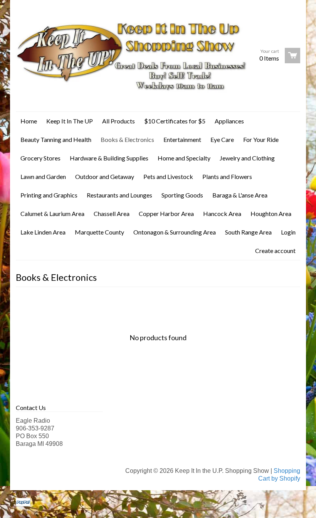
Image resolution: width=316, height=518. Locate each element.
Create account (275, 250)
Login (288, 232)
